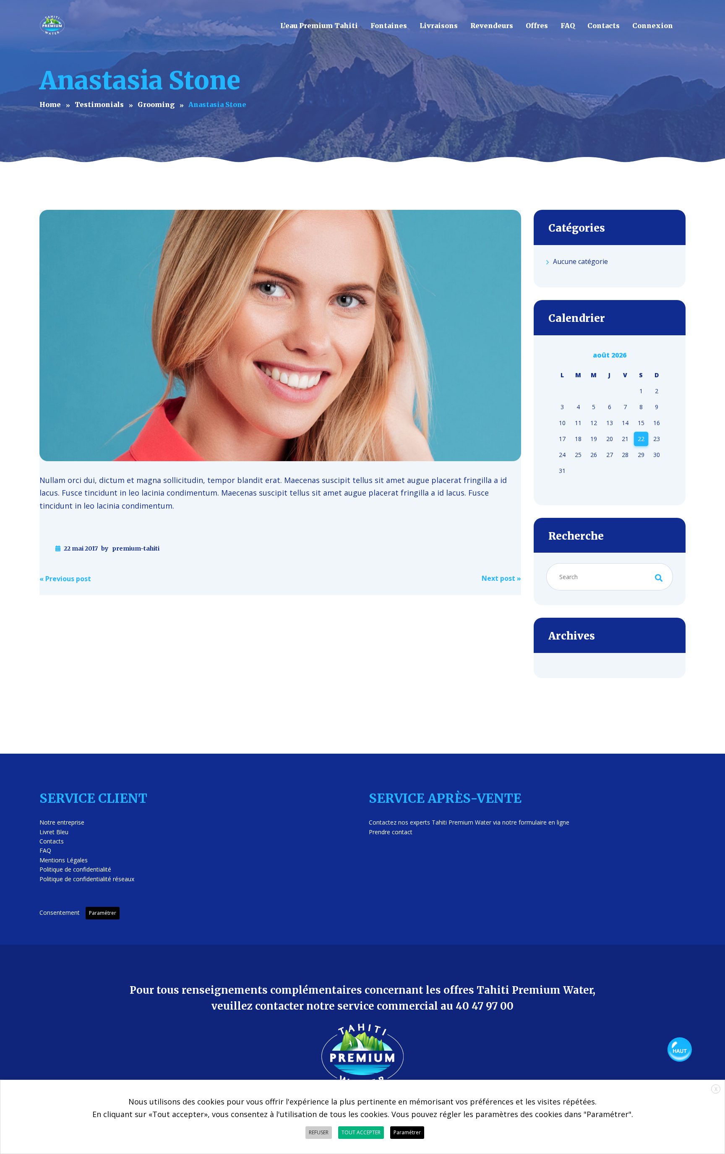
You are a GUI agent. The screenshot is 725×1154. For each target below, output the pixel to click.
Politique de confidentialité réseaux (86, 879)
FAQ (45, 850)
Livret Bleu (53, 832)
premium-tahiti (135, 548)
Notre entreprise (61, 822)
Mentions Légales (63, 860)
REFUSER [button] (319, 1132)
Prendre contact (390, 832)
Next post (501, 578)
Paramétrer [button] (102, 912)
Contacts (51, 841)
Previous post (65, 578)
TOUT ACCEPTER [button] (361, 1132)
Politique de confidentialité (75, 869)
